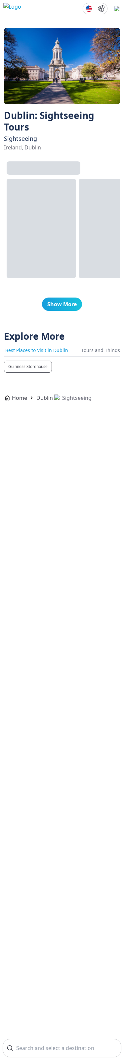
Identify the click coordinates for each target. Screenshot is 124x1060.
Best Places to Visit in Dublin (36, 350)
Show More (62, 304)
